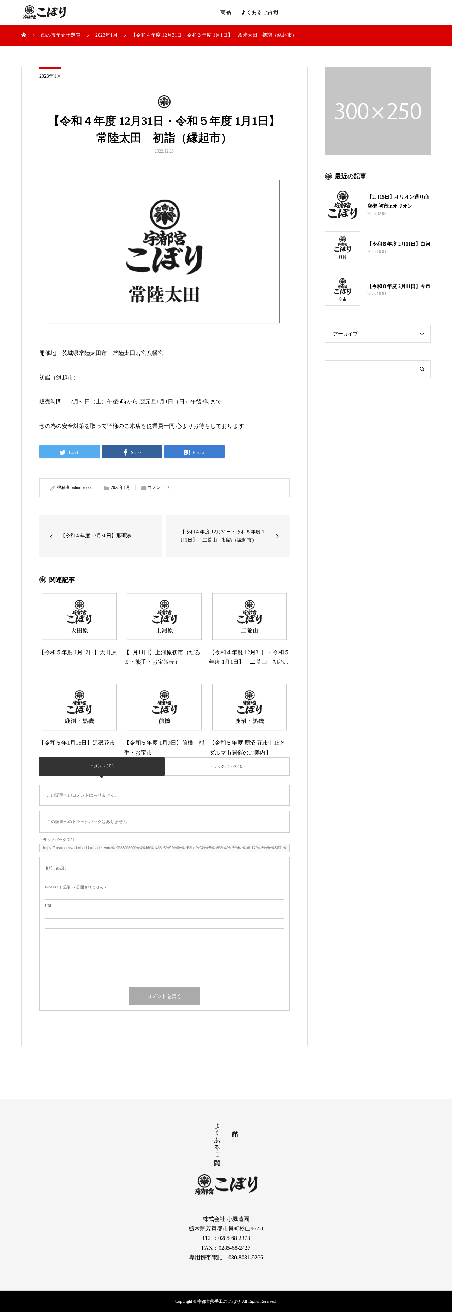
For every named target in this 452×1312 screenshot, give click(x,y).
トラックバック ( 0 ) (227, 766)
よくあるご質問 (259, 12)
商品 (225, 12)
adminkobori (82, 487)
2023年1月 (50, 76)
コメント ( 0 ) (102, 766)
